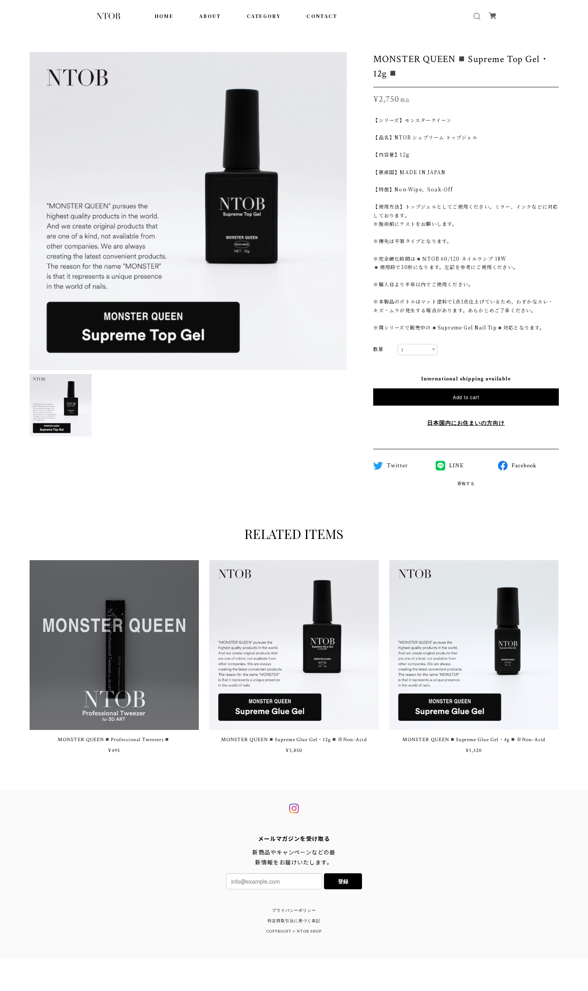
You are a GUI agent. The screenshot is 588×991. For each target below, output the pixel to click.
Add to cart (466, 397)
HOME (164, 16)
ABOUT (210, 16)
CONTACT (321, 16)
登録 (343, 881)
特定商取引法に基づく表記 (294, 921)
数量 (378, 349)
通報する (466, 483)
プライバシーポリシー (294, 910)
